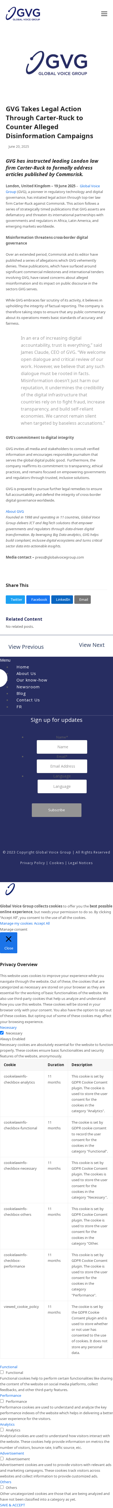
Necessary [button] (8, 1027)
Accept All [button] (42, 923)
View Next (91, 645)
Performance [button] (10, 1395)
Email (62, 756)
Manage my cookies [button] (16, 923)
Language (62, 776)
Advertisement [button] (12, 1453)
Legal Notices (80, 863)
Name (62, 737)
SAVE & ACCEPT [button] (12, 1505)
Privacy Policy (32, 863)
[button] (104, 13)
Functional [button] (8, 1366)
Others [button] (5, 1481)
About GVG (15, 511)
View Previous (25, 647)
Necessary (14, 1033)
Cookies (56, 863)
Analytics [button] (7, 1424)
